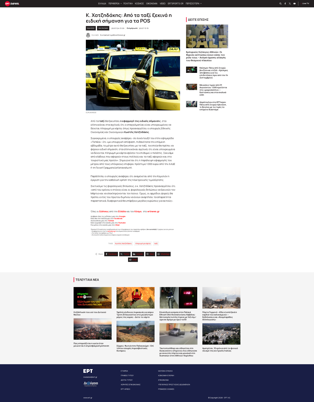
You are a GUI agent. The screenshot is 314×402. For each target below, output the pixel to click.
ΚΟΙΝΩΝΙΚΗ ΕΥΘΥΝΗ (166, 375)
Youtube (121, 223)
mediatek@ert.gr (90, 377)
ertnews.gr (112, 231)
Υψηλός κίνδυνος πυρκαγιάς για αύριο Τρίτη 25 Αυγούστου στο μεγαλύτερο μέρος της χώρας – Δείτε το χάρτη (135, 314)
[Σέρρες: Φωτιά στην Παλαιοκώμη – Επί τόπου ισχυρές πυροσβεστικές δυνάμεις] (136, 331)
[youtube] (295, 4)
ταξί (156, 243)
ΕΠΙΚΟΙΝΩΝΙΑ (163, 380)
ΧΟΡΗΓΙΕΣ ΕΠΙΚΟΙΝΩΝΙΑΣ (130, 384)
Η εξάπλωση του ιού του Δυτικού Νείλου (90, 313)
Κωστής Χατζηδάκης (123, 243)
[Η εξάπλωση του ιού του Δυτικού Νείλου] (93, 297)
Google (122, 216)
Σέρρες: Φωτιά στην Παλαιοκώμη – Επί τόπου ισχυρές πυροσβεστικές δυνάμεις (135, 348)
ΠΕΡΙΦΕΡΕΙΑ (114, 3)
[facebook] (285, 4)
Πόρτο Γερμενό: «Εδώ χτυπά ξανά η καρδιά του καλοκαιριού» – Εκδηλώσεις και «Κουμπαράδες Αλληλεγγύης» (219, 316)
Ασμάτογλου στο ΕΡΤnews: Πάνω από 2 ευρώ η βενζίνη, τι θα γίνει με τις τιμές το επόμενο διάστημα (213, 106)
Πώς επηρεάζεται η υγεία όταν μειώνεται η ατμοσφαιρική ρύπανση (91, 344)
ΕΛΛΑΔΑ (102, 3)
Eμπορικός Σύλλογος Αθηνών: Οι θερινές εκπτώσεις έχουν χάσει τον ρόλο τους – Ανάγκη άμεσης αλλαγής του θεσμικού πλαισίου (206, 56)
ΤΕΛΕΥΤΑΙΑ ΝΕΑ (87, 279)
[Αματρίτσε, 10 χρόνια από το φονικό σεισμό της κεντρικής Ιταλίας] (221, 334)
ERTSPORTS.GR (175, 3)
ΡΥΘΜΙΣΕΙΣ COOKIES (166, 389)
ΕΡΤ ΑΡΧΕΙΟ (125, 389)
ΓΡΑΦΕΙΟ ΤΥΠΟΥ (127, 375)
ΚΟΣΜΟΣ (139, 3)
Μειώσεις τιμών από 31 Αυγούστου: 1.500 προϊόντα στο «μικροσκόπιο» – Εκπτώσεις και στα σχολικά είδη (213, 90)
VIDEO (162, 3)
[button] (120, 3)
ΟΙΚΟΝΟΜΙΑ (151, 3)
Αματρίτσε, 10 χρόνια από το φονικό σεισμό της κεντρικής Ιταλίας (220, 349)
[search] (281, 4)
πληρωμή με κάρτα (142, 243)
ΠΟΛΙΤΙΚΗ (128, 3)
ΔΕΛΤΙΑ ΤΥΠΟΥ (126, 380)
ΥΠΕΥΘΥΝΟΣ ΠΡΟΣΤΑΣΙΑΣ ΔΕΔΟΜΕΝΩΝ (174, 384)
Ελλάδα (122, 211)
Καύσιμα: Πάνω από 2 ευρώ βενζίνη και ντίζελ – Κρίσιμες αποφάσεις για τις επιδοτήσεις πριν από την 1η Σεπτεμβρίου (214, 72)
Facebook (118, 218)
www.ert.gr (87, 397)
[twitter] (290, 4)
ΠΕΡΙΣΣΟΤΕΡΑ (192, 3)
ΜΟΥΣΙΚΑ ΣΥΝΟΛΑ (165, 371)
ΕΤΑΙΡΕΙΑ (124, 371)
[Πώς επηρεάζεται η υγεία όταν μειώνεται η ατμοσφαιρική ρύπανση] (93, 329)
